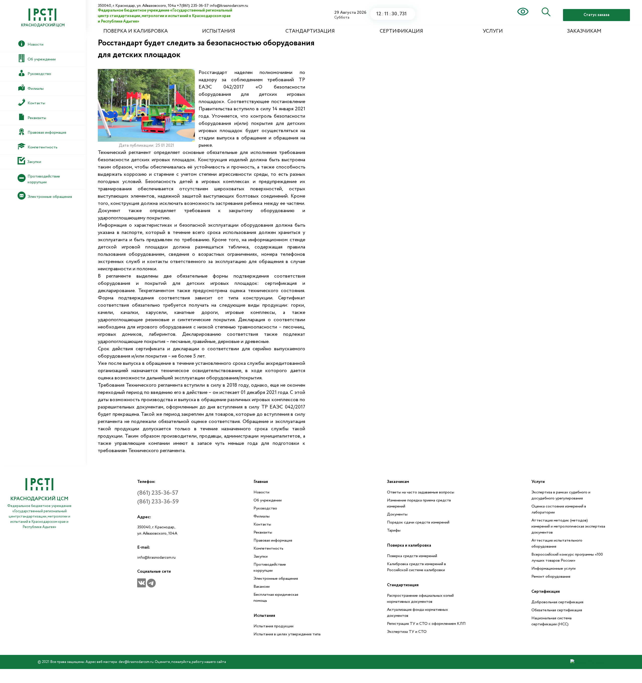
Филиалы (262, 516)
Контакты (262, 524)
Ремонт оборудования (550, 576)
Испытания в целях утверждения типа (287, 634)
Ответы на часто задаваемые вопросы (420, 492)
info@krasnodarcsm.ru (156, 557)
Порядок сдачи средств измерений (418, 522)
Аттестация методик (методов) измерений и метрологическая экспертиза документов (568, 526)
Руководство (265, 508)
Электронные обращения (276, 578)
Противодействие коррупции (270, 567)
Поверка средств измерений (412, 556)
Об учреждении (268, 500)
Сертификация (401, 31)
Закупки (261, 556)
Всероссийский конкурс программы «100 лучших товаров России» (567, 557)
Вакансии (262, 586)
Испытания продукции (273, 626)
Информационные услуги (553, 568)
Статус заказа (596, 15)
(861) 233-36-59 (158, 501)
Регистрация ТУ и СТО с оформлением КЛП (426, 624)
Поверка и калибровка (135, 31)
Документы (397, 514)
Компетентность (268, 548)
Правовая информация (273, 540)
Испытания (218, 31)
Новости (261, 492)
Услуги (493, 31)
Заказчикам (584, 31)
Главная (261, 482)
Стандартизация (310, 31)
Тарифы (393, 530)
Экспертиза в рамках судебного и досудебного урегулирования (560, 495)
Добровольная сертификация (557, 602)
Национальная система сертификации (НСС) (551, 621)
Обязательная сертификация (556, 610)
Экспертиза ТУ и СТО (407, 632)
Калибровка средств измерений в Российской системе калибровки (416, 567)
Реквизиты (263, 532)
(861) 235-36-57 (157, 493)
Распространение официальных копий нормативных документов (420, 599)
